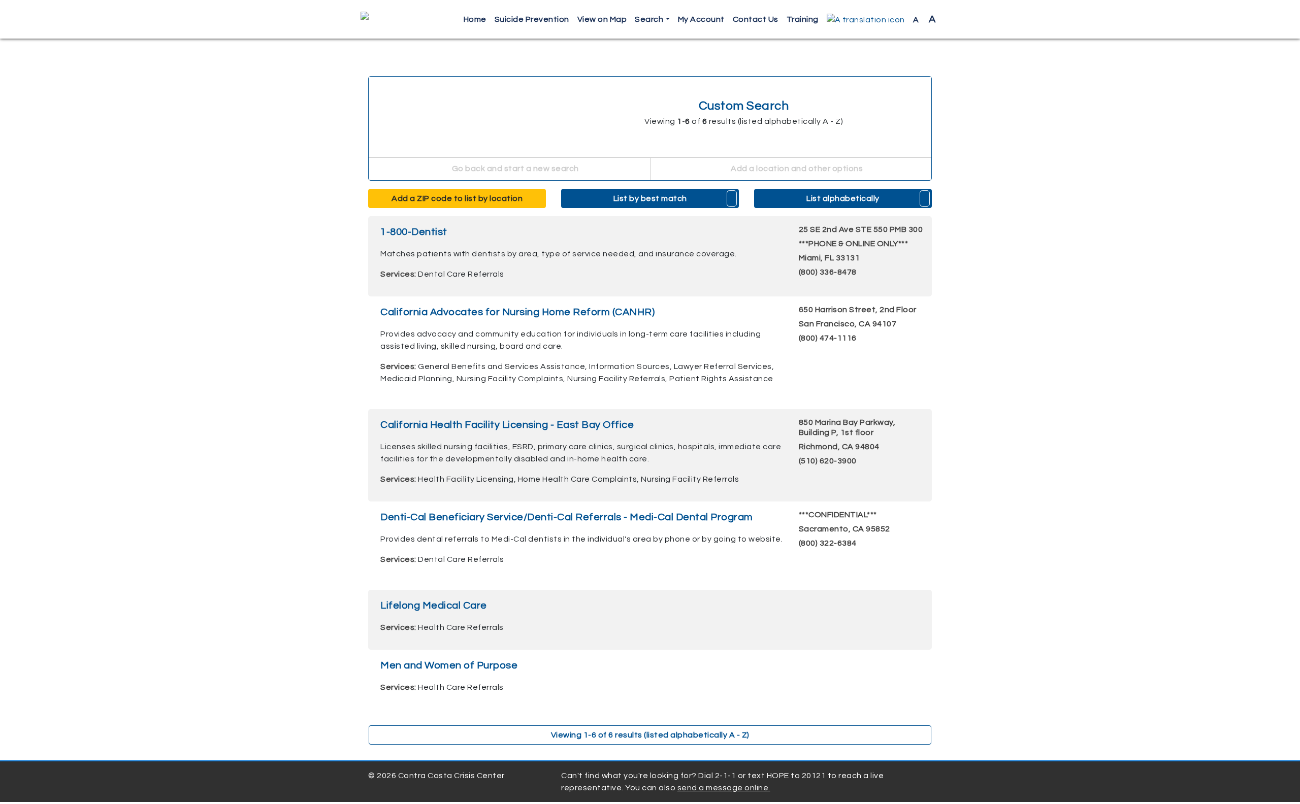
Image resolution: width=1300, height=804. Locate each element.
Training (803, 19)
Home (475, 19)
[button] (866, 19)
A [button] (924, 19)
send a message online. (723, 788)
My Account (701, 19)
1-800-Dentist (413, 232)
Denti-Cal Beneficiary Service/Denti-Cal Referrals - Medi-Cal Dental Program (566, 517)
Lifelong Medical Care (433, 605)
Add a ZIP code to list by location (457, 198)
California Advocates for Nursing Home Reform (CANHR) (517, 312)
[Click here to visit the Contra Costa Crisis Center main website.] (394, 19)
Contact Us (755, 19)
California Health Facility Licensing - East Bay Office (507, 425)
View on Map (602, 19)
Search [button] (649, 19)
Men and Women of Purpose (448, 665)
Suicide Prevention (532, 19)
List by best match (650, 198)
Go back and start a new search (514, 168)
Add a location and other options (796, 168)
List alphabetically (843, 198)
